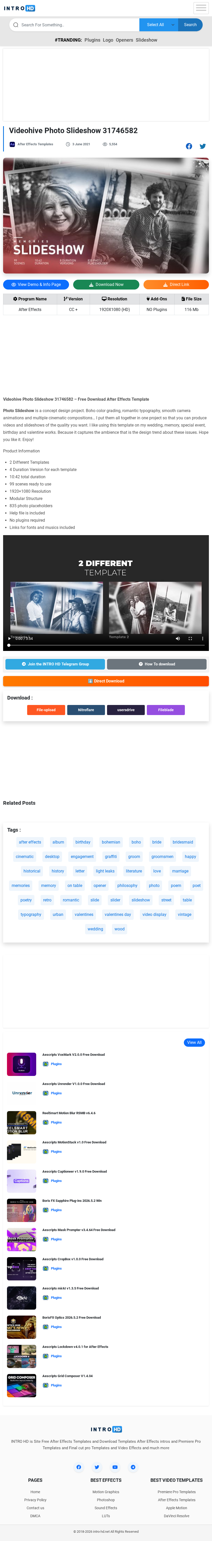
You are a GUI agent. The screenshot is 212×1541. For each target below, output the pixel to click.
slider (115, 900)
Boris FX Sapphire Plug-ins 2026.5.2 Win (72, 1201)
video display (154, 914)
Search (190, 24)
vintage (184, 914)
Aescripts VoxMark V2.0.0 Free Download (73, 1055)
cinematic (25, 856)
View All (194, 1042)
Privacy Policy (35, 1500)
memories (21, 885)
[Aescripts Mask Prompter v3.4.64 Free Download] (21, 1241)
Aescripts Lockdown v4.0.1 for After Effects (75, 1347)
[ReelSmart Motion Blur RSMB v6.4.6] (21, 1124)
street (166, 900)
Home (35, 1492)
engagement (82, 856)
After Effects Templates (35, 144)
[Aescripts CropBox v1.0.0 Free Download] (21, 1270)
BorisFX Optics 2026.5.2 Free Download (71, 1317)
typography (31, 914)
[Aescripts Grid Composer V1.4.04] (21, 1387)
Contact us (35, 1508)
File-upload (46, 710)
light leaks (105, 871)
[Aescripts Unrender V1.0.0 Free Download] (21, 1094)
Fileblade (166, 710)
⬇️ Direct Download (106, 681)
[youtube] (115, 1467)
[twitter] (97, 1467)
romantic (71, 900)
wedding (95, 929)
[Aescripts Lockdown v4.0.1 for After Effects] (21, 1357)
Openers (124, 40)
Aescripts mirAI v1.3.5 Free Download (70, 1288)
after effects (30, 842)
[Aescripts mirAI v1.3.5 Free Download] (21, 1299)
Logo (108, 40)
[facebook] (79, 1467)
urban (58, 914)
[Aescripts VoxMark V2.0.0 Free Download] (21, 1065)
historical (32, 871)
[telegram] (133, 1467)
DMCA (35, 1516)
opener (100, 885)
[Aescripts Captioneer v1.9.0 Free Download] (21, 1182)
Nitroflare (86, 710)
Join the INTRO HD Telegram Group (58, 664)
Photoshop (106, 1500)
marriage (180, 871)
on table (74, 885)
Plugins (92, 40)
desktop (52, 856)
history (58, 871)
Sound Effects (106, 1508)
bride (156, 842)
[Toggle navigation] (201, 8)
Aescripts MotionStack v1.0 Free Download (74, 1142)
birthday (82, 842)
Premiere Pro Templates (177, 1492)
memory (48, 885)
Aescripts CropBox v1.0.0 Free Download (72, 1259)
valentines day (118, 914)
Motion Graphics (106, 1492)
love (157, 871)
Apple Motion (176, 1508)
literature (134, 871)
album (58, 842)
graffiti (111, 856)
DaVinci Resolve (176, 1516)
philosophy (127, 885)
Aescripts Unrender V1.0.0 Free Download (73, 1084)
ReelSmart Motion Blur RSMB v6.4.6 (68, 1113)
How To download (160, 664)
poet (197, 885)
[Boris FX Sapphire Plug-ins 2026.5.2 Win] (21, 1211)
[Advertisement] (106, 85)
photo (154, 885)
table (187, 900)
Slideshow (146, 40)
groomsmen (162, 856)
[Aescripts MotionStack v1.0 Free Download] (21, 1153)
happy (190, 856)
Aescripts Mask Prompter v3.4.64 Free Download (78, 1230)
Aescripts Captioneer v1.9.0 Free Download (74, 1171)
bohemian (111, 842)
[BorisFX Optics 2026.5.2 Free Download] (21, 1328)
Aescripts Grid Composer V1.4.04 (67, 1376)
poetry (26, 900)
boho (136, 842)
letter (80, 871)
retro (47, 900)
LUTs (106, 1516)
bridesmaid (183, 842)
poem (176, 885)
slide (94, 900)
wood (120, 929)
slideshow (141, 900)
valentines (84, 914)
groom (134, 856)
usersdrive (126, 710)
